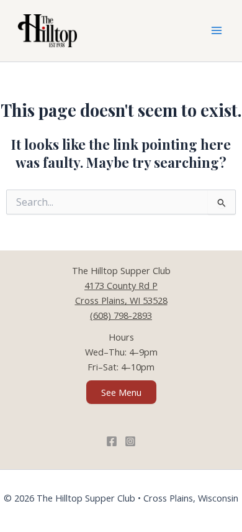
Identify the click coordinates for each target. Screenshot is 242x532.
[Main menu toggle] (217, 31)
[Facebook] (111, 441)
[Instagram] (130, 441)
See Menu (121, 392)
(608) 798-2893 (121, 315)
